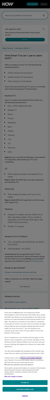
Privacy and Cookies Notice (31, 358)
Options (25, 396)
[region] (25, 354)
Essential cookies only (25, 389)
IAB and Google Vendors (13, 376)
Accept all (25, 383)
